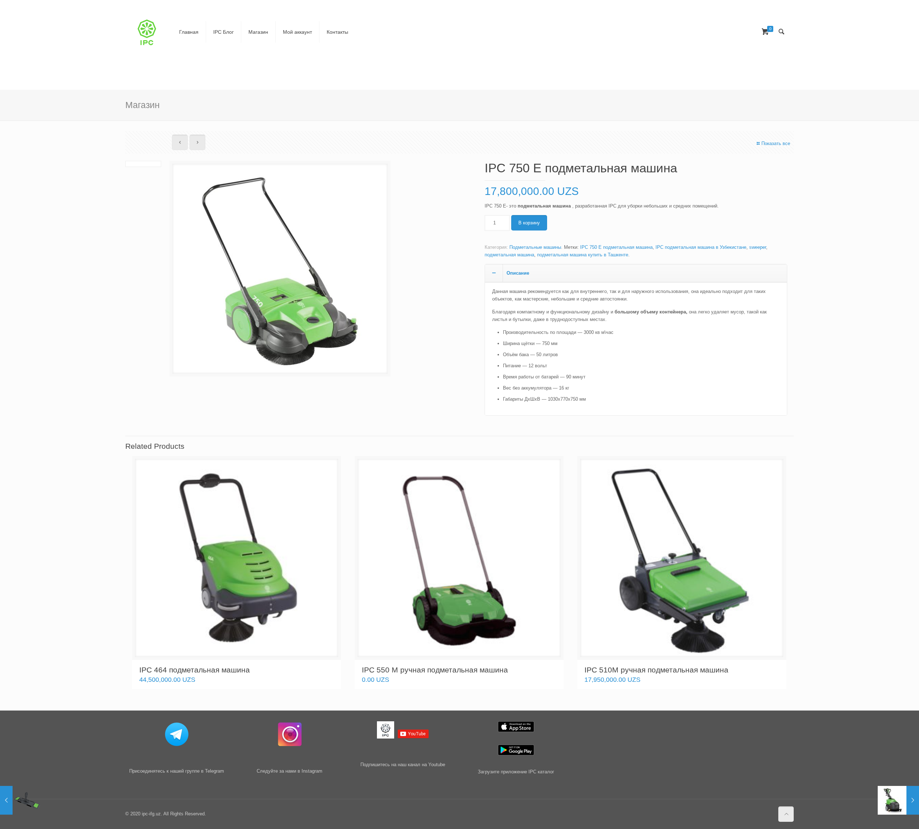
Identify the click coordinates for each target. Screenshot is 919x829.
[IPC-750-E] (280, 271)
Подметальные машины (535, 247)
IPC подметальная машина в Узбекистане (701, 247)
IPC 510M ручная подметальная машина (656, 670)
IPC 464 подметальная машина (194, 670)
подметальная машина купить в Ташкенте (582, 254)
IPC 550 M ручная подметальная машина (435, 670)
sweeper (757, 247)
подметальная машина (509, 254)
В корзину (529, 222)
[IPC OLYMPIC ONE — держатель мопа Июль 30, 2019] (20, 800)
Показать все (775, 143)
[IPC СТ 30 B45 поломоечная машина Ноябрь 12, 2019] (898, 800)
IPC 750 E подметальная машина (616, 247)
